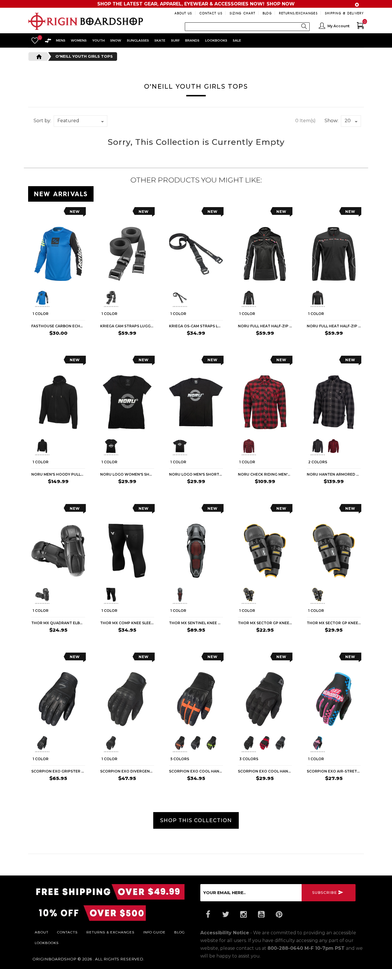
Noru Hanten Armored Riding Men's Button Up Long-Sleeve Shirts (334, 474)
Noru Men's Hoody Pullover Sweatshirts (58, 474)
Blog (267, 13)
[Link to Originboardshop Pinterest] (278, 914)
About (41, 932)
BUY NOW (143, 345)
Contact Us (210, 13)
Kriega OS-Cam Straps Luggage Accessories (196, 326)
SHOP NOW (281, 4)
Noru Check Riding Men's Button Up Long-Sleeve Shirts (265, 474)
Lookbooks (47, 943)
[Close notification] (357, 4)
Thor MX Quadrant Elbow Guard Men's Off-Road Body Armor (58, 623)
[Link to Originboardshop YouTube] (261, 914)
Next (83, 298)
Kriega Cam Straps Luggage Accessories (127, 326)
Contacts (67, 932)
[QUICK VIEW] (57, 213)
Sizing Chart (242, 13)
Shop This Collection (196, 820)
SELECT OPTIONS (67, 345)
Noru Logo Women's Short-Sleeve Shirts (127, 474)
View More (338, 192)
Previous (30, 298)
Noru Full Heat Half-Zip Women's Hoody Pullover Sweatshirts (265, 326)
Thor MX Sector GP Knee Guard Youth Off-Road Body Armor (265, 623)
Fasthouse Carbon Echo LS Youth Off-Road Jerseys (58, 326)
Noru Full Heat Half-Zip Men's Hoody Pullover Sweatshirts (334, 326)
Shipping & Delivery (344, 13)
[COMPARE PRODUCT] (47, 213)
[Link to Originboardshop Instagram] (243, 914)
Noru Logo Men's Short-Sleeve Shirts (196, 474)
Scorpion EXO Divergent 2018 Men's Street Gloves (127, 771)
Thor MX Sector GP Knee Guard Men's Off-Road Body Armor (334, 623)
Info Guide (154, 932)
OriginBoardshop (54, 959)
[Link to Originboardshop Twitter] (225, 914)
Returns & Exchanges (110, 932)
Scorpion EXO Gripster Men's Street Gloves (58, 771)
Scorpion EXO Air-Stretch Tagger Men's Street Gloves (334, 771)
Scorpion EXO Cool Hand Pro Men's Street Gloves (196, 771)
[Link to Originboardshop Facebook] (207, 914)
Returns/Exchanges (298, 13)
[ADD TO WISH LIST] (35, 213)
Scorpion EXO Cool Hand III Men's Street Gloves (265, 771)
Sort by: (42, 120)
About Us (183, 13)
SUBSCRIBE (324, 892)
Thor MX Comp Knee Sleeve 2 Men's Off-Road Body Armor (127, 623)
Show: (331, 120)
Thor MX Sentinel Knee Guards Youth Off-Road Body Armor (196, 623)
